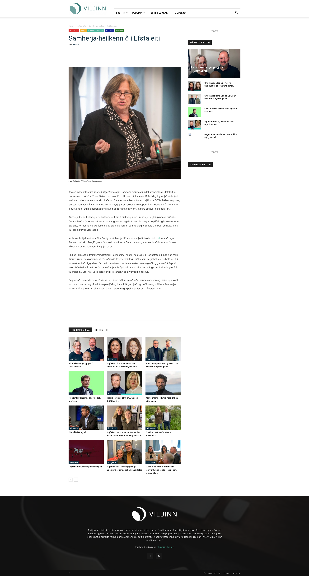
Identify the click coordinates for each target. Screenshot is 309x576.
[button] (236, 12)
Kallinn (76, 44)
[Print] (127, 57)
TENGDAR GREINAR (80, 330)
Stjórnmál (109, 30)
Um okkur (181, 12)
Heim (71, 25)
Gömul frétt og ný (77, 432)
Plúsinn (137, 12)
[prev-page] (71, 480)
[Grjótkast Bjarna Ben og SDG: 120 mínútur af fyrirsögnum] (163, 349)
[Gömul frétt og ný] (86, 418)
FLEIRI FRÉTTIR (101, 330)
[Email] (120, 57)
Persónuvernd (209, 573)
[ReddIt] (112, 57)
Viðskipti (119, 30)
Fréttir (120, 12)
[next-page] (76, 480)
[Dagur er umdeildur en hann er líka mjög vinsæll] (163, 383)
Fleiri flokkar (159, 12)
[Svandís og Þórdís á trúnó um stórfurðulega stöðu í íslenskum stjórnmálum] (163, 452)
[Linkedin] (105, 57)
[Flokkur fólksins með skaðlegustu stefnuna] (86, 383)
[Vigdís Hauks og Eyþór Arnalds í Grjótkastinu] (124, 383)
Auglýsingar (224, 573)
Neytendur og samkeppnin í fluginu (85, 466)
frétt (158, 238)
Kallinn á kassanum (95, 30)
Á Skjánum (74, 359)
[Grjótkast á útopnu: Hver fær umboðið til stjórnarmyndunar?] (124, 349)
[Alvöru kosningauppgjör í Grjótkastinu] (86, 349)
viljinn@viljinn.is (165, 546)
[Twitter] (97, 57)
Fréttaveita (81, 25)
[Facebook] (90, 57)
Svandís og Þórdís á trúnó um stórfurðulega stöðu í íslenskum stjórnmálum (161, 469)
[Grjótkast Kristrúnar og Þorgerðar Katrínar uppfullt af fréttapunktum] (124, 418)
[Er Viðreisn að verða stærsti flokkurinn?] (163, 418)
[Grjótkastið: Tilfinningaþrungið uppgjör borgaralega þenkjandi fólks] (124, 452)
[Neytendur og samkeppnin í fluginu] (86, 452)
